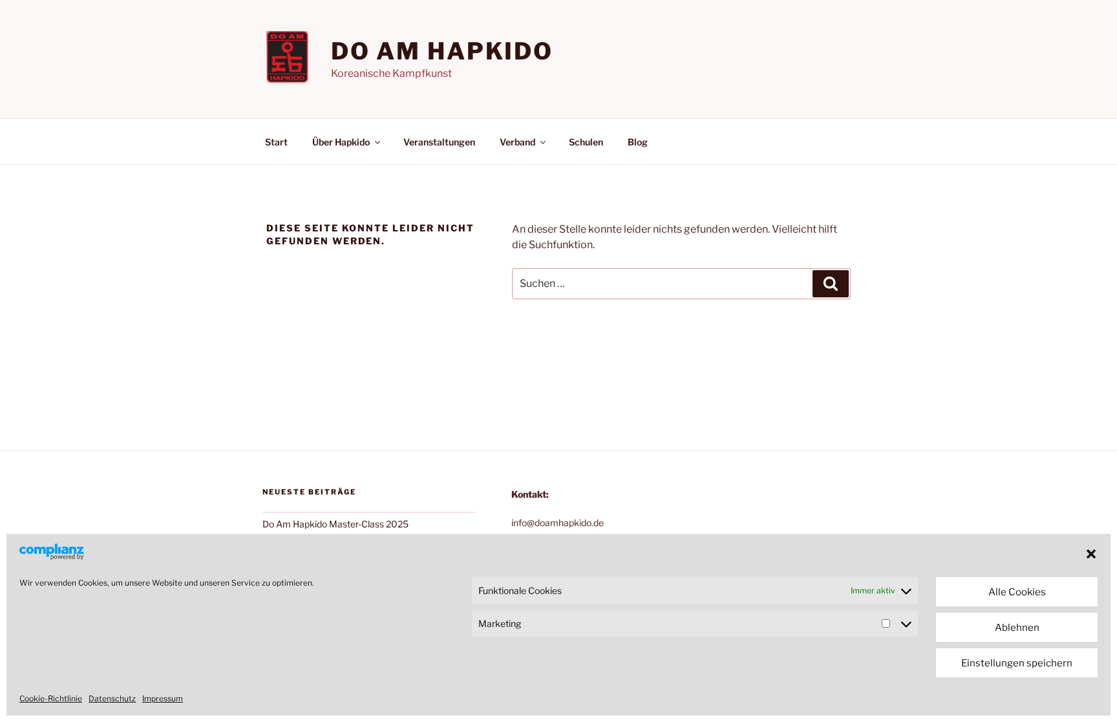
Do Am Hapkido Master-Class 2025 (335, 523)
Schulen (586, 141)
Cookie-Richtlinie (50, 698)
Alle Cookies (1017, 592)
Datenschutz (112, 698)
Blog (638, 141)
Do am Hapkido (442, 51)
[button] (1091, 553)
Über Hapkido (341, 141)
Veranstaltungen (439, 141)
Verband (517, 141)
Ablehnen (1017, 627)
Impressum (162, 698)
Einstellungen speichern (1016, 663)
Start (276, 141)
